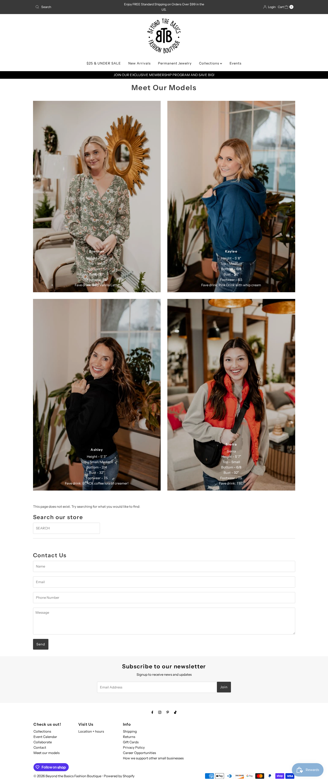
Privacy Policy (134, 747)
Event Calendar (45, 737)
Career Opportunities (139, 753)
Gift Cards (131, 742)
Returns (129, 737)
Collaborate (42, 742)
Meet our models (46, 753)
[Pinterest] (167, 712)
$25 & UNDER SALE (104, 63)
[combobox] (75, 6)
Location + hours (91, 731)
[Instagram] (159, 712)
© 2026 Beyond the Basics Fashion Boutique (67, 776)
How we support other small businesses (153, 758)
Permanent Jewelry (175, 63)
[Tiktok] (175, 712)
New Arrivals (139, 63)
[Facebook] (152, 712)
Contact (39, 747)
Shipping (130, 731)
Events (235, 63)
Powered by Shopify (119, 776)
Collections (209, 63)
